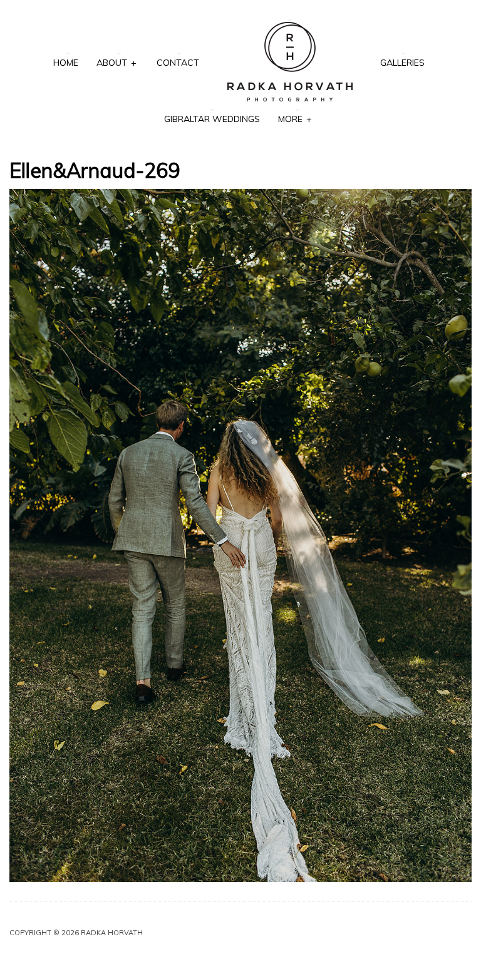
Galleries (402, 62)
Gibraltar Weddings (212, 119)
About (116, 62)
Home (65, 62)
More (294, 119)
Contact (178, 62)
